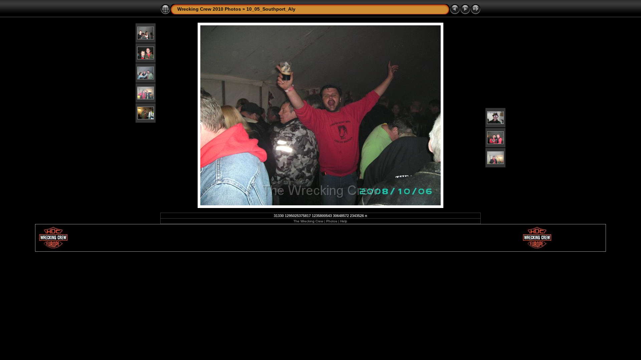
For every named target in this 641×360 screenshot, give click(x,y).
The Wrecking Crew (308, 221)
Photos (331, 221)
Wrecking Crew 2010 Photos (209, 9)
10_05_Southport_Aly (270, 9)
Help (343, 221)
